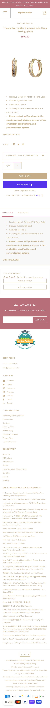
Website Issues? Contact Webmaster (25, 667)
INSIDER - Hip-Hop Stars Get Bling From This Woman (23, 573)
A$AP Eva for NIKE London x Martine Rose (19, 536)
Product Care (8, 419)
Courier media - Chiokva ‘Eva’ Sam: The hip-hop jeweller (24, 635)
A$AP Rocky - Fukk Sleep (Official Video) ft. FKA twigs (23, 532)
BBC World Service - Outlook (14, 543)
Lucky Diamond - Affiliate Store (15, 469)
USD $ (23, 654)
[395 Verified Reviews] (25, 351)
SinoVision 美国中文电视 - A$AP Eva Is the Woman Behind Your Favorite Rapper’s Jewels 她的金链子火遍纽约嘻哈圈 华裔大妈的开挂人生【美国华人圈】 (25, 629)
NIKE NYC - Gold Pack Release (14, 540)
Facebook (10, 380)
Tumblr (9, 399)
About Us (6, 454)
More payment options (25, 190)
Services (6, 423)
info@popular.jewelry (11, 368)
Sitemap (6, 480)
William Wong (30, 663)
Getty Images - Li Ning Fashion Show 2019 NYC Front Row (25, 643)
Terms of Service (9, 442)
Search (5, 477)
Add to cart (25, 176)
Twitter (9, 384)
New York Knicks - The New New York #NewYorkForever (24, 499)
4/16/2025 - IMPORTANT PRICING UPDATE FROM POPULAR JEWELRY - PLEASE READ (25, 4)
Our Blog (6, 473)
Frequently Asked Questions (13, 415)
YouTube (10, 395)
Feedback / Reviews (10, 434)
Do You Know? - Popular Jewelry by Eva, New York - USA (24, 639)
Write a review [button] (25, 280)
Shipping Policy (8, 427)
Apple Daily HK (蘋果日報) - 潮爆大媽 (16, 602)
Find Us (5, 465)
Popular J (28, 660)
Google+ (10, 403)
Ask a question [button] (25, 287)
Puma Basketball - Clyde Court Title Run (18, 528)
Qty (8, 165)
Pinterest (10, 392)
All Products (7, 458)
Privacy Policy (8, 438)
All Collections (8, 462)
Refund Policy (8, 430)
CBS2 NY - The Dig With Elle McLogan (17, 606)
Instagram (11, 388)
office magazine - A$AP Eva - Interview (17, 616)
